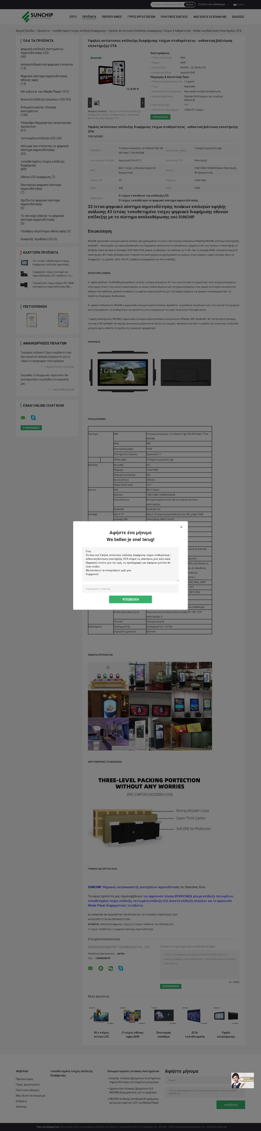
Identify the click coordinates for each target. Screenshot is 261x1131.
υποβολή (130, 599)
